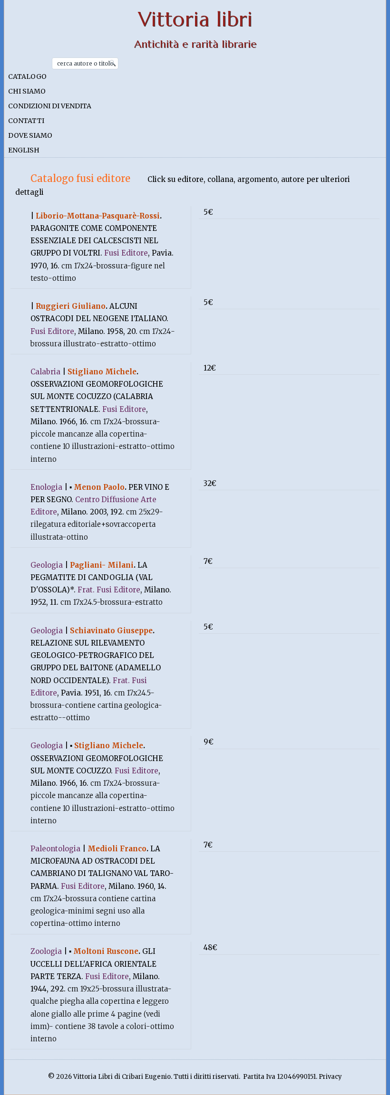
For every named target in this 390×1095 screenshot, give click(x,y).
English (23, 150)
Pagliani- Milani (102, 565)
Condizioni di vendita (49, 106)
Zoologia (46, 951)
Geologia (46, 565)
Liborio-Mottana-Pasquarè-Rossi (98, 215)
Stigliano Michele (102, 371)
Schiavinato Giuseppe (111, 630)
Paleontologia (55, 848)
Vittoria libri (195, 19)
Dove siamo (30, 135)
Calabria (45, 371)
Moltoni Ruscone (105, 951)
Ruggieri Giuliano (71, 306)
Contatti (26, 120)
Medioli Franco (117, 848)
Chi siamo (27, 91)
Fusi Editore (126, 252)
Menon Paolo (99, 487)
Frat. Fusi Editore (109, 589)
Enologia (46, 487)
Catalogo (27, 76)
